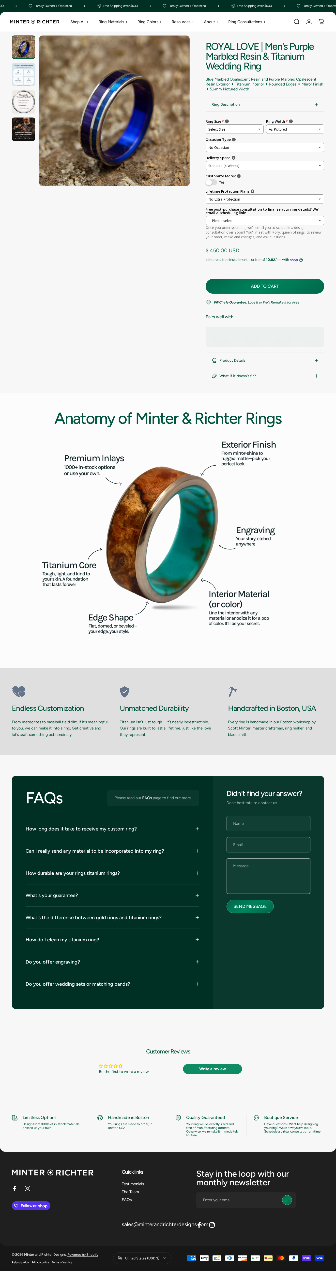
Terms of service (62, 1262)
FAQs (147, 798)
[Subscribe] (287, 1200)
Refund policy (20, 1262)
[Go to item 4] (23, 129)
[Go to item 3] (23, 102)
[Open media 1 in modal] (114, 110)
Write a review (212, 1069)
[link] (60, 692)
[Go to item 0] (23, 47)
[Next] (177, 119)
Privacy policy (40, 1262)
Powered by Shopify (82, 1254)
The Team (130, 1191)
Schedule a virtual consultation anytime (292, 1131)
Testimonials (133, 1184)
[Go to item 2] (23, 74)
